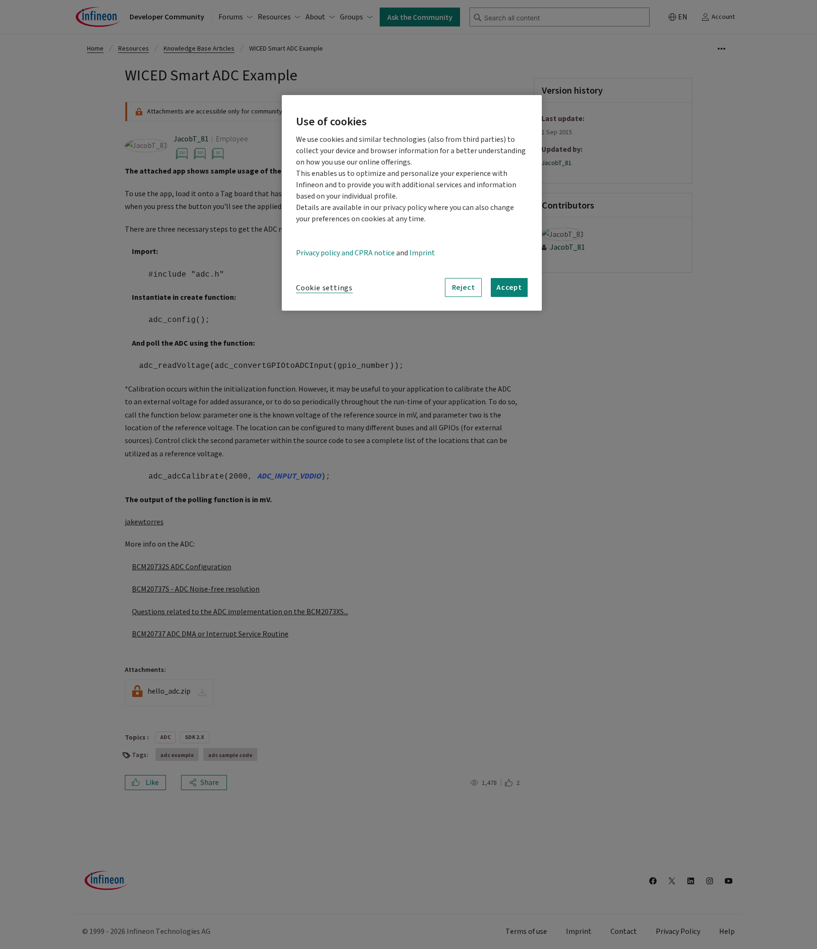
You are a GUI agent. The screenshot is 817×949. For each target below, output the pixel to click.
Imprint (422, 253)
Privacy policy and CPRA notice (345, 253)
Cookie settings (324, 288)
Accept (509, 287)
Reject (463, 287)
